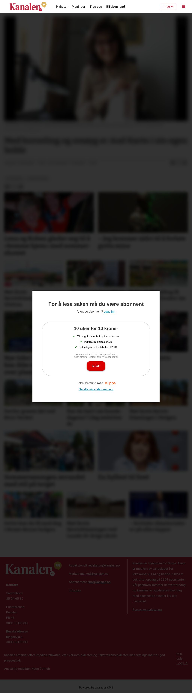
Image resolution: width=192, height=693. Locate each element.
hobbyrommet (38, 178)
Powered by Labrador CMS (96, 687)
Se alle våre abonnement (96, 389)
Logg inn (169, 6)
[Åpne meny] (183, 6)
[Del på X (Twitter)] (179, 163)
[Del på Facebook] (173, 163)
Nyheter (62, 6)
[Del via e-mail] (185, 163)
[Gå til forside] (28, 6)
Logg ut (182, 663)
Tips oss (95, 6)
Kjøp (96, 366)
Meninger (78, 6)
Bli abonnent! (115, 6)
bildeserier (14, 178)
